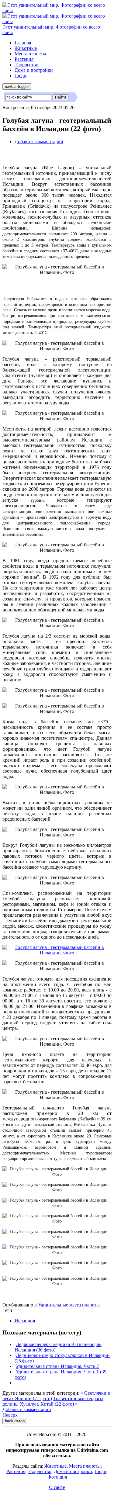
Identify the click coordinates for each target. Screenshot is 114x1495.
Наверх (10, 1414)
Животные (26, 48)
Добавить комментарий (39, 141)
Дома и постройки (34, 70)
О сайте (57, 1487)
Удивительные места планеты (69, 1304)
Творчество (26, 64)
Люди (20, 75)
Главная (23, 42)
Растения (24, 59)
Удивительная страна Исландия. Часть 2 (57, 1366)
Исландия (25, 1320)
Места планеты (30, 53)
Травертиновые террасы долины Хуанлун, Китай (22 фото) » (52, 1401)
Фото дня (57, 1476)
